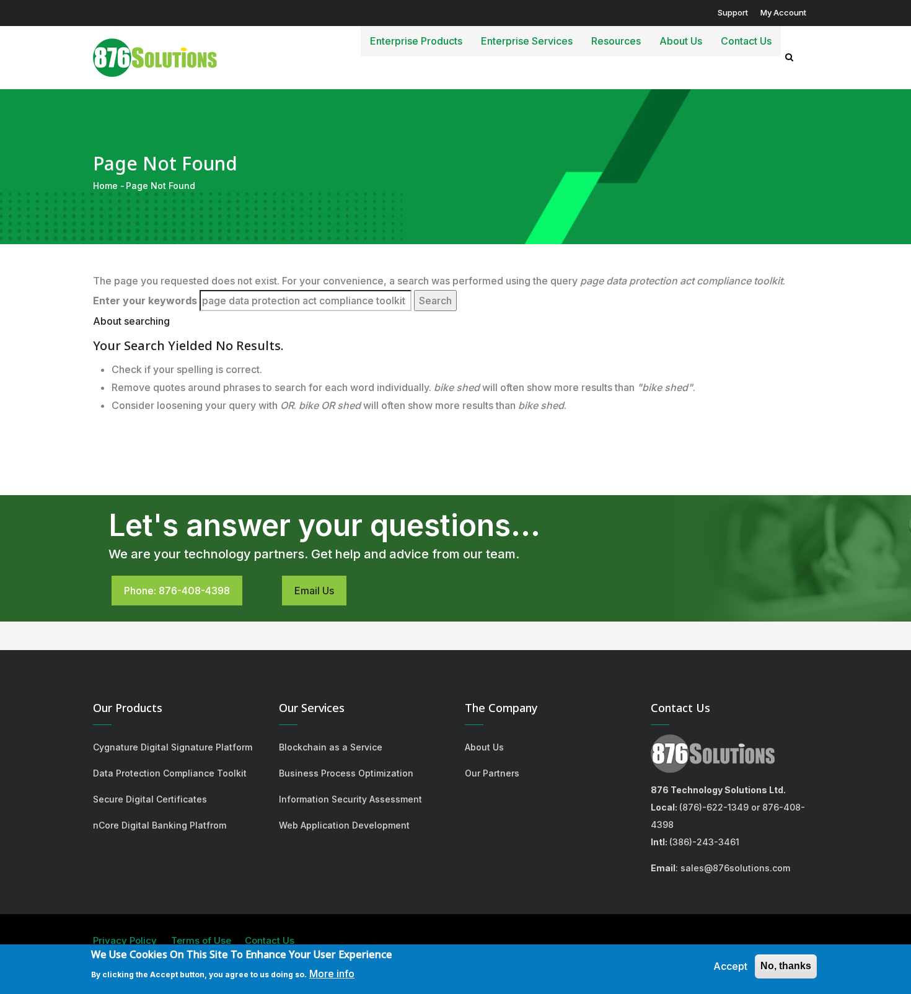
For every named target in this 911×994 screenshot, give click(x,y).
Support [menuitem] (733, 12)
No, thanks (785, 966)
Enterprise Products (416, 41)
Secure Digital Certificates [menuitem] (150, 799)
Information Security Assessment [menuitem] (350, 799)
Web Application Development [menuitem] (344, 825)
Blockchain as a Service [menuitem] (330, 747)
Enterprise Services (527, 41)
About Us (680, 41)
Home (105, 185)
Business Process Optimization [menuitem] (346, 773)
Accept (730, 966)
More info (331, 973)
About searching (131, 321)
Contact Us (746, 41)
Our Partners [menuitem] (492, 773)
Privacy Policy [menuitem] (125, 940)
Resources (616, 41)
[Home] (155, 54)
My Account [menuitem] (783, 12)
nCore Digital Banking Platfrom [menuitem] (159, 825)
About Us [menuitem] (484, 747)
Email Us (314, 590)
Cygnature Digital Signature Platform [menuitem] (172, 747)
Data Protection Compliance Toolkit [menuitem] (170, 773)
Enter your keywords (145, 300)
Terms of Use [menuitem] (201, 940)
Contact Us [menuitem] (269, 940)
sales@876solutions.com (735, 868)
